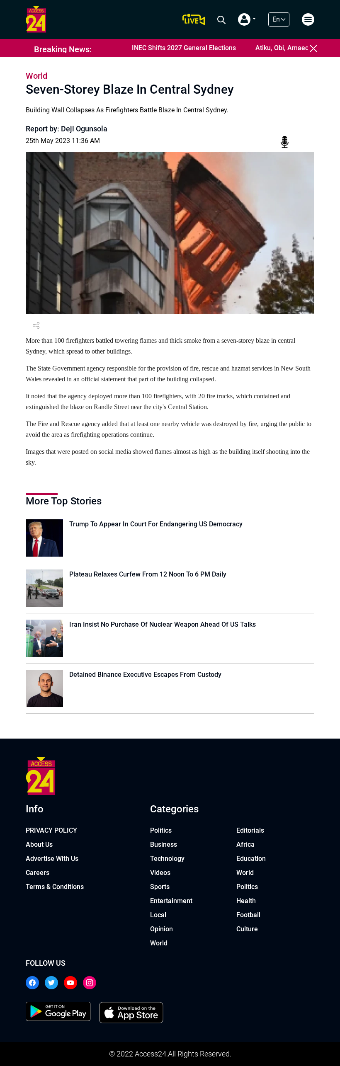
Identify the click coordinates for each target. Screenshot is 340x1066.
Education (251, 858)
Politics (161, 830)
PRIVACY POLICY (51, 830)
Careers (37, 873)
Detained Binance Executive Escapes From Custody (145, 674)
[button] (247, 19)
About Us (39, 844)
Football (248, 915)
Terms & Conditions (55, 887)
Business (163, 844)
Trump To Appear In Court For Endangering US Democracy (156, 524)
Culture (247, 929)
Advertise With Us (52, 858)
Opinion (161, 929)
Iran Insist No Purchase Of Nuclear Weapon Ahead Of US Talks (162, 624)
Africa (245, 844)
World (159, 943)
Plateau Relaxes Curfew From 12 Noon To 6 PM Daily (147, 574)
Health (246, 901)
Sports (160, 887)
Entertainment (171, 901)
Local (158, 915)
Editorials (250, 830)
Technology (167, 858)
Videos (160, 873)
